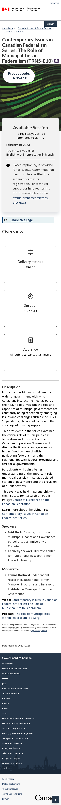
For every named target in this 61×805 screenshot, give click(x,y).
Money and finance (11, 748)
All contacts (7, 663)
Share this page (22, 220)
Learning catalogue (14, 31)
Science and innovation (12, 753)
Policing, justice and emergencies (17, 733)
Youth (5, 768)
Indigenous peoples (11, 758)
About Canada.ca (10, 789)
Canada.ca (7, 28)
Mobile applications (11, 784)
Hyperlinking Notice (39, 630)
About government (11, 673)
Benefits (6, 703)
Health (5, 708)
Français (54, 3)
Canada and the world (12, 743)
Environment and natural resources (18, 718)
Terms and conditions (12, 793)
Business (6, 698)
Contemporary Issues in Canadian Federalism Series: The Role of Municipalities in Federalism (30, 604)
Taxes (5, 713)
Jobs (4, 683)
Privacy (5, 798)
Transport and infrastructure (15, 738)
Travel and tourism (10, 693)
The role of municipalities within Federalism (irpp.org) (26, 616)
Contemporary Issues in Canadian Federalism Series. (25, 516)
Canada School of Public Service (34, 28)
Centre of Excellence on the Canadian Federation (26, 502)
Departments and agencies (14, 668)
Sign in (50, 23)
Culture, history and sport (14, 728)
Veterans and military (12, 763)
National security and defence (16, 723)
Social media (8, 779)
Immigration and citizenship (15, 688)
